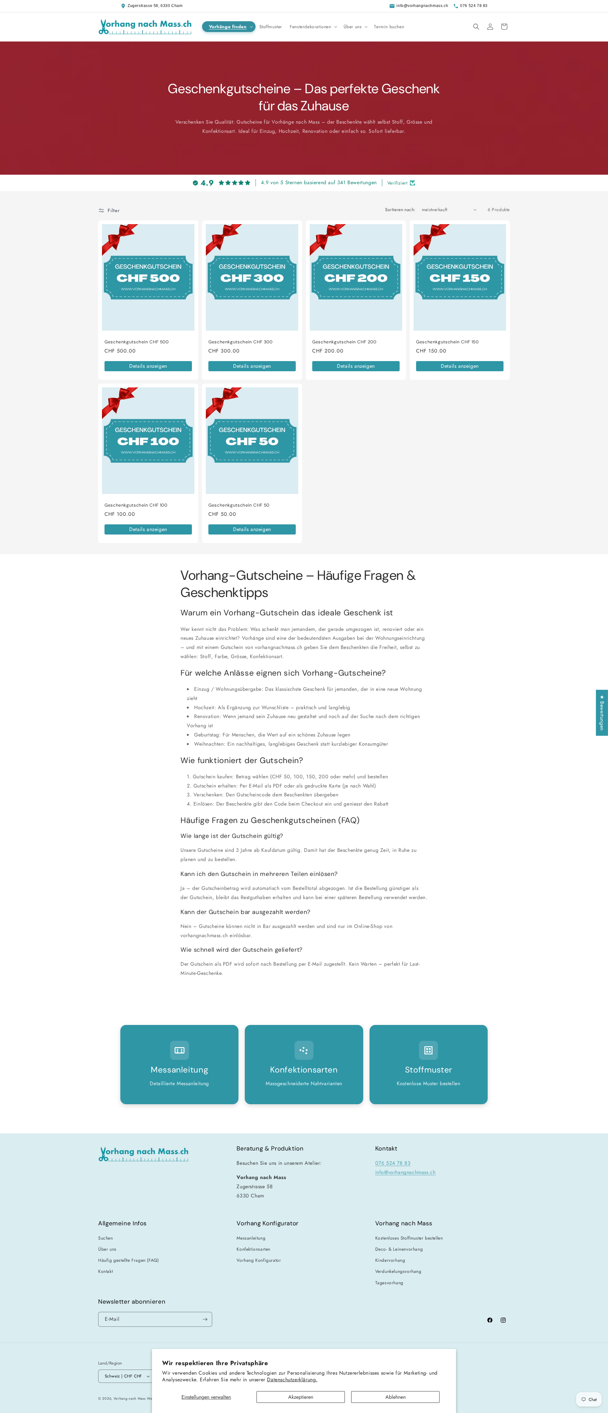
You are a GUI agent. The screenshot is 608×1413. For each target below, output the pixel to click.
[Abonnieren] (205, 1319)
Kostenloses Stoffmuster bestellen (409, 1238)
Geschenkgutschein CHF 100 (136, 505)
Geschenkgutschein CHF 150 (447, 342)
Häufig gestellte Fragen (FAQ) (128, 1260)
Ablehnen (395, 1397)
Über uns (107, 1249)
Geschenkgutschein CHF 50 (238, 505)
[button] (229, 26)
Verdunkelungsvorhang (398, 1271)
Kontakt (105, 1271)
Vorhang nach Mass (130, 1398)
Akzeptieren (300, 1397)
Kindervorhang (390, 1260)
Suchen (105, 1238)
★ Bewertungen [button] (602, 712)
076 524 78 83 (474, 5)
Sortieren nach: (400, 209)
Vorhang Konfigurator (259, 1260)
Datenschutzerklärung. (292, 1379)
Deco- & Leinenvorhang (399, 1249)
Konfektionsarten (253, 1249)
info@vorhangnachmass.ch (422, 5)
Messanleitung (251, 1238)
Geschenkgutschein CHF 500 (136, 342)
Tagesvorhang (389, 1283)
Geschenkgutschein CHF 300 (240, 342)
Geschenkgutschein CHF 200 (344, 342)
